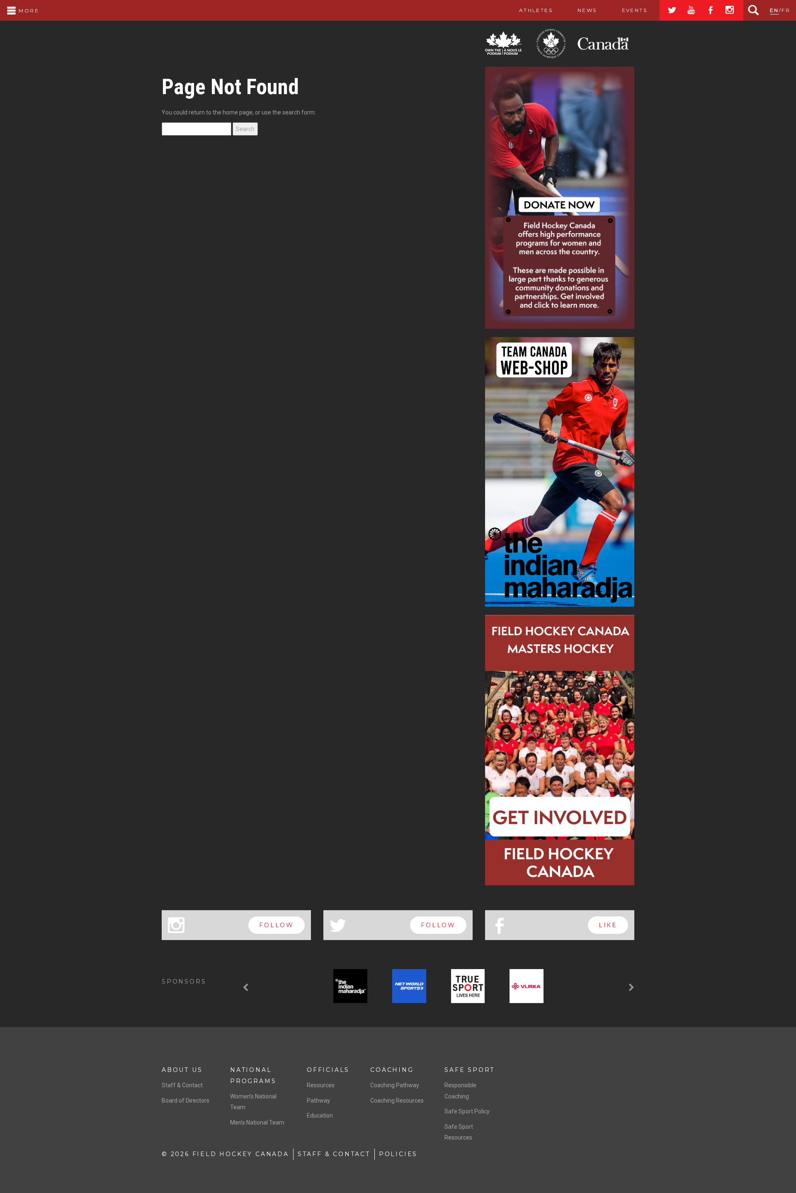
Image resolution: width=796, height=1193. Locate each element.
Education (320, 1115)
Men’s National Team (257, 1122)
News (587, 10)
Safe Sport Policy (467, 1111)
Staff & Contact (182, 1085)
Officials (328, 1070)
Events (634, 10)
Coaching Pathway (394, 1085)
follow (276, 925)
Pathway (318, 1100)
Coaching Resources (397, 1100)
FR (785, 10)
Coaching (391, 1070)
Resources (321, 1085)
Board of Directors (185, 1100)
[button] (247, 988)
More (28, 10)
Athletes (536, 10)
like (608, 925)
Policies (398, 1154)
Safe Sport (469, 1070)
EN (774, 10)
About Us (182, 1070)
